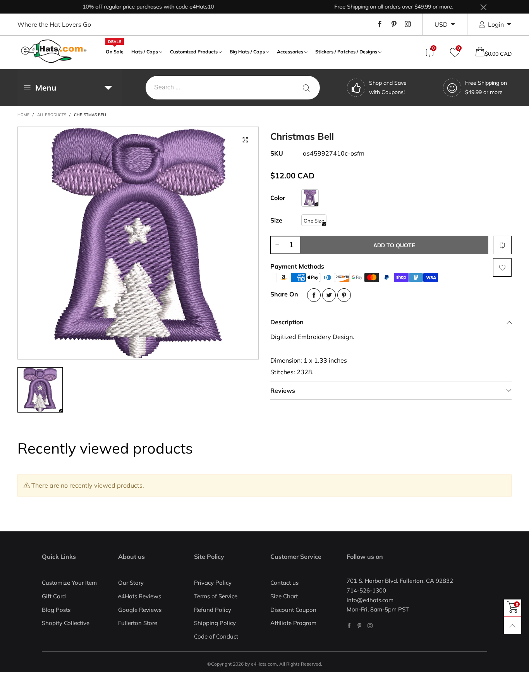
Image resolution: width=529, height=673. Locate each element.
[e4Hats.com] (53, 51)
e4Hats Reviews (139, 596)
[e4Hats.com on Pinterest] (359, 625)
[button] (277, 244)
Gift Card (54, 596)
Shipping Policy (215, 623)
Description (287, 322)
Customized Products (194, 52)
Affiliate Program (293, 623)
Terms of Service (215, 596)
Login (496, 24)
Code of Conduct (216, 636)
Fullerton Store (137, 623)
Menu (45, 87)
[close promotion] (483, 7)
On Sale (115, 51)
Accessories (290, 52)
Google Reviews (139, 609)
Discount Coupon (293, 609)
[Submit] (306, 88)
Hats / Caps (144, 52)
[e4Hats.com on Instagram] (370, 625)
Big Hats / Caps (247, 52)
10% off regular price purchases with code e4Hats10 (137, 6)
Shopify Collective (65, 623)
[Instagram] (408, 24)
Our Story (131, 582)
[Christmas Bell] (310, 198)
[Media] (245, 140)
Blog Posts (56, 609)
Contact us (284, 582)
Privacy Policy (213, 582)
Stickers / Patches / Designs (346, 52)
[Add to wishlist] (502, 267)
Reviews (282, 390)
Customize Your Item (69, 582)
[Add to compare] (502, 245)
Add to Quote (394, 245)
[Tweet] (329, 295)
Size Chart (284, 596)
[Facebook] (380, 24)
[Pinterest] (394, 24)
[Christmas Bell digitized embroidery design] (138, 243)
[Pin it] (344, 295)
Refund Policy (212, 609)
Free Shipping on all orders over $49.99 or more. (382, 6)
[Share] (314, 295)
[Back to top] (512, 625)
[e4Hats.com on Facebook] (349, 625)
